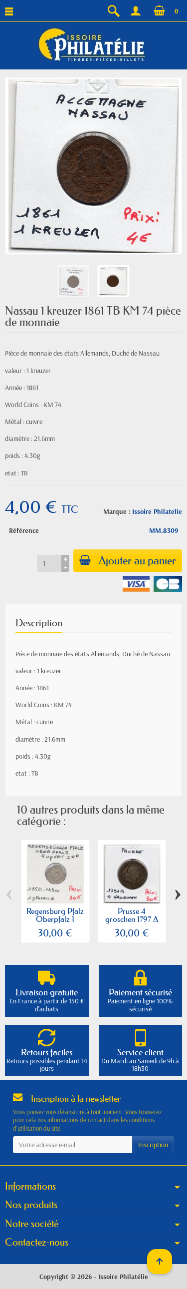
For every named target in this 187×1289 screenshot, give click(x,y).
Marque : (117, 511)
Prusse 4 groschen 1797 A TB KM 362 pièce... (131, 923)
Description (38, 623)
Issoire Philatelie (157, 511)
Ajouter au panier (137, 560)
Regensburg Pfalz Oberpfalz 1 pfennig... (55, 919)
